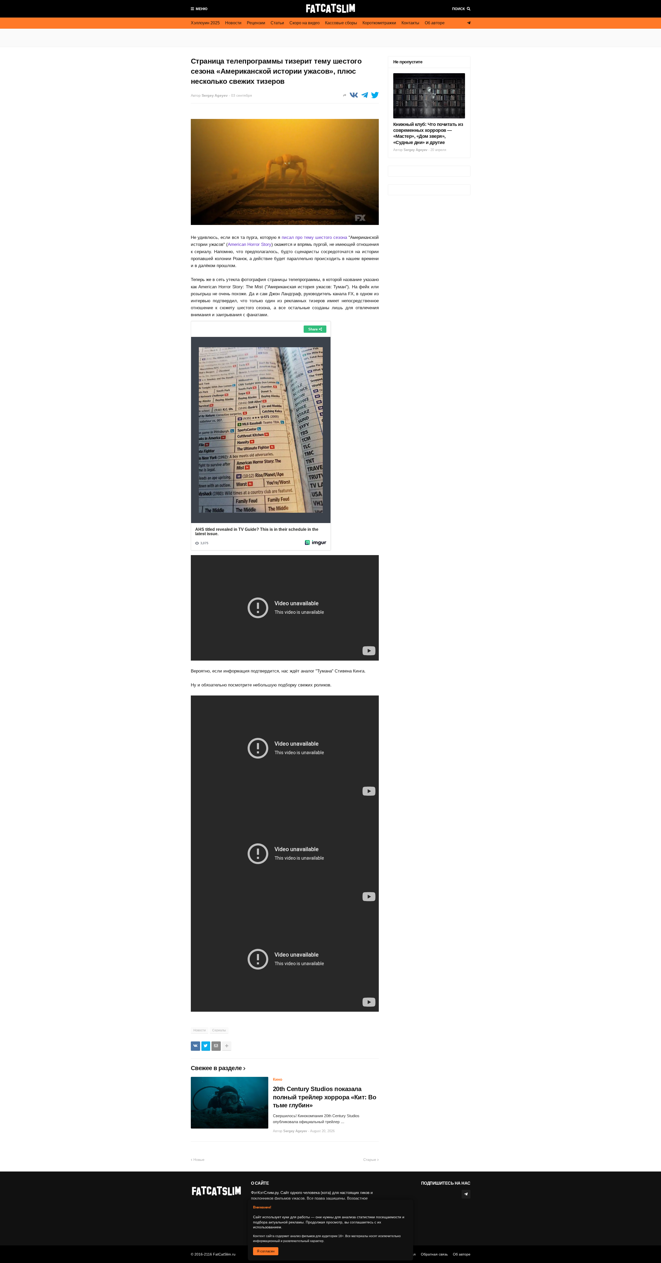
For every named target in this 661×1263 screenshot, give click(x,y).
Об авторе (435, 23)
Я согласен (265, 1251)
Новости (233, 23)
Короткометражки (379, 23)
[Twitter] (375, 95)
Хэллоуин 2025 (205, 23)
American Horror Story (249, 244)
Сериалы (219, 1030)
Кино (277, 1079)
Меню (201, 9)
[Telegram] (364, 95)
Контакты (410, 23)
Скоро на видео (304, 23)
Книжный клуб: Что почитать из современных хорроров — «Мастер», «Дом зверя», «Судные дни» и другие (428, 133)
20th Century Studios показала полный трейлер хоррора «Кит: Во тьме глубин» (324, 1096)
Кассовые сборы (341, 23)
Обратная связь (434, 1254)
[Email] (216, 1046)
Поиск (458, 9)
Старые (369, 1160)
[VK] (353, 95)
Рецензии (256, 23)
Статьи (277, 23)
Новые (198, 1160)
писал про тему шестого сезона (314, 237)
